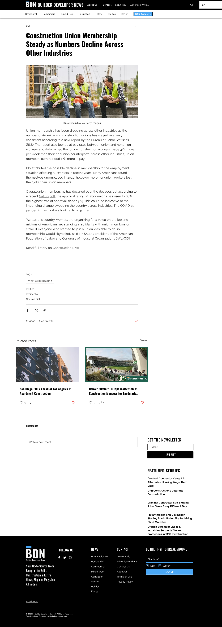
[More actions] (136, 26)
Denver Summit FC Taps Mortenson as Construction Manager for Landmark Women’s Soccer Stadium (113, 391)
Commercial (33, 299)
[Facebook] (59, 557)
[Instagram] (70, 557)
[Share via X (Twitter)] (36, 310)
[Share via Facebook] (27, 310)
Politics (30, 289)
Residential (32, 294)
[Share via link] (44, 310)
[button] (216, 4)
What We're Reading (40, 280)
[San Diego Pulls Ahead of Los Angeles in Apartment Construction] (47, 364)
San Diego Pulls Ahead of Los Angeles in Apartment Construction (45, 391)
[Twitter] (64, 557)
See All (144, 340)
